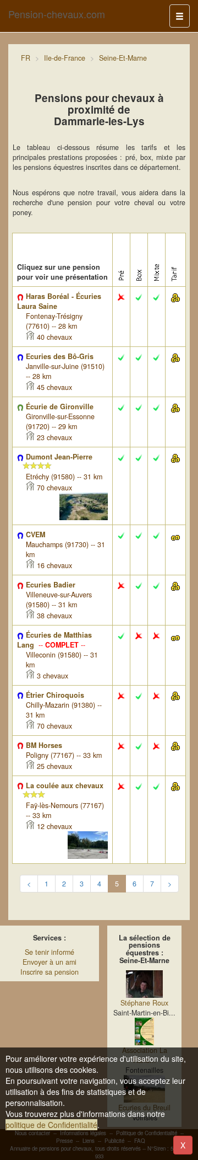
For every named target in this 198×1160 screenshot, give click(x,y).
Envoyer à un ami (49, 962)
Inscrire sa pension (49, 972)
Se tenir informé (49, 952)
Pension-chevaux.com (56, 14)
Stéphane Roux (144, 1003)
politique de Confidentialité (51, 1124)
